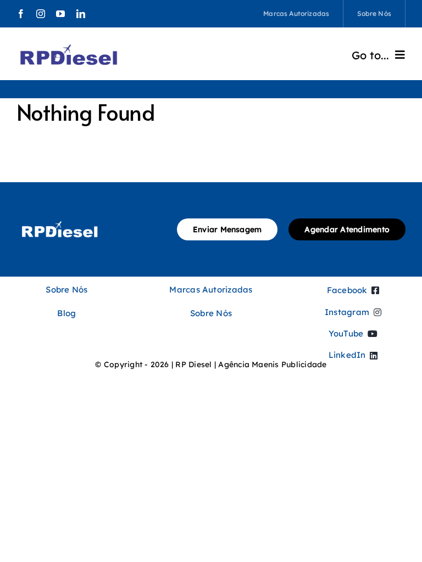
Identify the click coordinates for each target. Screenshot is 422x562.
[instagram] (40, 13)
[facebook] (20, 13)
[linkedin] (80, 13)
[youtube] (60, 13)
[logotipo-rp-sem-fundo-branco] (59, 219)
